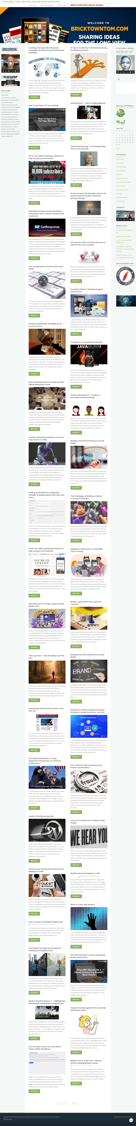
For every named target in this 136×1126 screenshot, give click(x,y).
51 (74, 1104)
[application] (10, 63)
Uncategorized (120, 201)
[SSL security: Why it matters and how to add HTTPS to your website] (98, 255)
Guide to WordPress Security (41, 816)
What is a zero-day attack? (83, 904)
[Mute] (15, 71)
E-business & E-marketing (37, 924)
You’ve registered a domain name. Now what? (46, 267)
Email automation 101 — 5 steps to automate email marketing (85, 396)
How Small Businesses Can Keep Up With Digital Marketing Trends (46, 383)
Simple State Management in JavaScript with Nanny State (88, 1009)
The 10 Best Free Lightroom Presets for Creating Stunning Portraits (45, 949)
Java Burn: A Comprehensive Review (86, 342)
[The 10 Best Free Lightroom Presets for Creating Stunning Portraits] (55, 964)
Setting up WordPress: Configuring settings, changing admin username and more (46, 495)
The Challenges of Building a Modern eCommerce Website (86, 497)
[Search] (108, 5)
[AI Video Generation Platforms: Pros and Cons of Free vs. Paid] (53, 453)
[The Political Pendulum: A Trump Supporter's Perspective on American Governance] (55, 777)
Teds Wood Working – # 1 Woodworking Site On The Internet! (88, 147)
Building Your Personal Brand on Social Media (87, 442)
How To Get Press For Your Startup (43, 105)
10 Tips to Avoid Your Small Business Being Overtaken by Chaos (89, 49)
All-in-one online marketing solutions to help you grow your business (46, 157)
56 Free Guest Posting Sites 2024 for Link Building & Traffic (46, 870)
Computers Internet (122, 178)
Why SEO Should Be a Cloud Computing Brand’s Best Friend (88, 956)
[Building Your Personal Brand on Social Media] (98, 457)
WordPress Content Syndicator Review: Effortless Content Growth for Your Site (88, 711)
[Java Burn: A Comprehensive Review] (96, 356)
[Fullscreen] (18, 71)
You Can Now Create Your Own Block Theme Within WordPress (45, 1047)
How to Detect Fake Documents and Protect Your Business (86, 766)
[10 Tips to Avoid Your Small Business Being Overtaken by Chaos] (95, 65)
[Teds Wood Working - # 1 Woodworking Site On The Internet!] (98, 158)
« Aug (117, 149)
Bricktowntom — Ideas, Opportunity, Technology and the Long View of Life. (31, 1)
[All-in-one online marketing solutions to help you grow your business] (56, 172)
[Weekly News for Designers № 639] (97, 876)
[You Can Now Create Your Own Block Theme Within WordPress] (55, 1063)
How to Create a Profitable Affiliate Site (46, 922)
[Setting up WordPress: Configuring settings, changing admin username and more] (56, 512)
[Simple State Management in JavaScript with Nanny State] (97, 1024)
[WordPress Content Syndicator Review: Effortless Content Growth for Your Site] (95, 726)
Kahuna (123, 1117)
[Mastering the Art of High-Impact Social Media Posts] (56, 618)
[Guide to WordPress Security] (56, 830)
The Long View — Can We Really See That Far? (46, 656)
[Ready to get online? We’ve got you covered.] (98, 618)
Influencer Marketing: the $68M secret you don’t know (45, 325)
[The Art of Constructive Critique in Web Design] (98, 836)
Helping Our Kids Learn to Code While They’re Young (87, 550)
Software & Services (121, 197)
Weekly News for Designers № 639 (85, 873)
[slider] (124, 219)
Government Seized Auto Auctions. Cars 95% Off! (46, 709)
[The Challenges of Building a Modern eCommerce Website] (98, 512)
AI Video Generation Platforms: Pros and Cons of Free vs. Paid (46, 438)
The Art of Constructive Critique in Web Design (88, 821)
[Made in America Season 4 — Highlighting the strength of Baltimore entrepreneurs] (56, 1012)
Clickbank (119, 174)
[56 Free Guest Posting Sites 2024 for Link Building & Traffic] (56, 885)
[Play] (3, 71)
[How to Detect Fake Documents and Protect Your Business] (95, 781)
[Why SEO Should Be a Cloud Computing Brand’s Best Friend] (96, 971)
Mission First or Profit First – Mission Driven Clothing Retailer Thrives (86, 1061)
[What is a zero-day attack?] (98, 918)
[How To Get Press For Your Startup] (54, 119)
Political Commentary (122, 190)
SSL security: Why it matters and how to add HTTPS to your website (88, 243)
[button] (10, 63)
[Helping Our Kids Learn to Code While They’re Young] (95, 565)
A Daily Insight (76, 1065)
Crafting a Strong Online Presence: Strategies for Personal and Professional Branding (46, 50)
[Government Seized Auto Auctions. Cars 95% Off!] (53, 722)
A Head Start (119, 163)
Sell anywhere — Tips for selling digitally (88, 103)
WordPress (129, 1117)
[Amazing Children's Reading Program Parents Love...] (95, 305)
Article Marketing (121, 167)
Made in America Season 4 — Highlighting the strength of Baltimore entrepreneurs (47, 1002)
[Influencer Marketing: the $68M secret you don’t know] (56, 342)
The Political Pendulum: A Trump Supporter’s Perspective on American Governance (45, 761)
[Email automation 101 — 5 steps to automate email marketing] (98, 408)
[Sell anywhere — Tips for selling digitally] (98, 112)
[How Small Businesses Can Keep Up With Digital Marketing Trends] (56, 398)
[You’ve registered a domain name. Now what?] (56, 285)
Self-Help (119, 194)
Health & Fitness (121, 186)
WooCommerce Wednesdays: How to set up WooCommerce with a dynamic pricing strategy (88, 195)
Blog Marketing (120, 170)
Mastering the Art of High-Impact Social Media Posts (46, 605)
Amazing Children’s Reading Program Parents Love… (87, 290)
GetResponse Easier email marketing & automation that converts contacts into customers (46, 213)
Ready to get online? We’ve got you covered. (86, 603)
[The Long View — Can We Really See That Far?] (53, 672)
